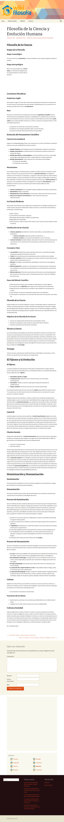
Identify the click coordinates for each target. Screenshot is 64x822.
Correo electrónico (10, 680)
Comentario (11, 656)
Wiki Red (22, 21)
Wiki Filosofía (11, 818)
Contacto (30, 21)
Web (8, 684)
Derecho (15, 770)
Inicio (3, 21)
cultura (34, 38)
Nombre (9, 676)
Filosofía (38, 766)
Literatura (39, 762)
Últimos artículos (12, 21)
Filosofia (44, 38)
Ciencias (15, 759)
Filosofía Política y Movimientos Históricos (21, 635)
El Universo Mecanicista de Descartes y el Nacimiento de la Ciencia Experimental (32, 806)
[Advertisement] (42, 80)
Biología (38, 759)
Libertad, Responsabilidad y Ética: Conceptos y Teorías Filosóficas (31, 784)
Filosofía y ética (22, 38)
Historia (15, 766)
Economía (39, 770)
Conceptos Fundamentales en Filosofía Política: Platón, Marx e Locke (32, 790)
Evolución (39, 38)
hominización (50, 38)
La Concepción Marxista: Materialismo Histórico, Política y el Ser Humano (31, 800)
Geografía (16, 762)
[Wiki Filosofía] (32, 9)
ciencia (30, 38)
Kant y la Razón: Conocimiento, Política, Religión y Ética (38, 638)
